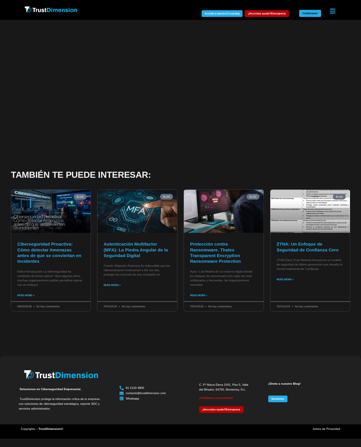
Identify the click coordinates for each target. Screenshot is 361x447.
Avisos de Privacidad (326, 428)
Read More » (25, 295)
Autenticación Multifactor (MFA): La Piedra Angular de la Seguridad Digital (136, 250)
